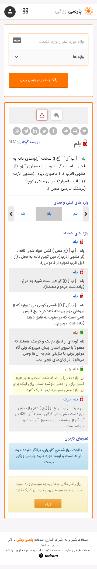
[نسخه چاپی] (75, 131)
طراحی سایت (72, 550)
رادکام (9, 550)
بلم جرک (70, 399)
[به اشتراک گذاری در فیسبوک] (53, 131)
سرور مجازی (24, 550)
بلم (22, 214)
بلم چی (71, 368)
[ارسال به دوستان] (66, 131)
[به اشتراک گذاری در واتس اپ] (17, 131)
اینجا (46, 390)
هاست (56, 550)
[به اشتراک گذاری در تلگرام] (26, 131)
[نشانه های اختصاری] (84, 131)
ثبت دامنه (42, 550)
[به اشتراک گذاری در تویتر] (44, 131)
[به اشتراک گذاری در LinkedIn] (35, 131)
